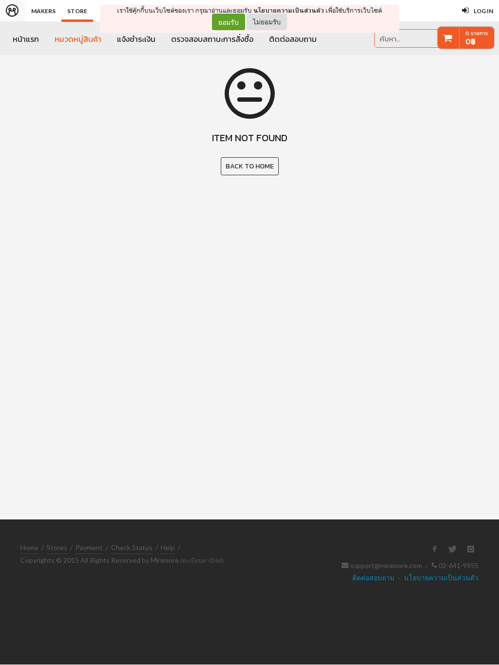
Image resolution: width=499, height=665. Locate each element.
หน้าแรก (26, 39)
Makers (43, 11)
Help (168, 547)
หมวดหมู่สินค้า (78, 39)
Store (77, 11)
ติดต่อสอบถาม (293, 39)
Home (29, 547)
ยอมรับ (228, 22)
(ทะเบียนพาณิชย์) (202, 560)
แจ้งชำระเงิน (136, 39)
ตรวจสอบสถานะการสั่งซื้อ (212, 39)
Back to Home (250, 166)
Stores (57, 547)
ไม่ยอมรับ (267, 22)
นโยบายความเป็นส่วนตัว (288, 10)
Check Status (132, 547)
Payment (89, 547)
